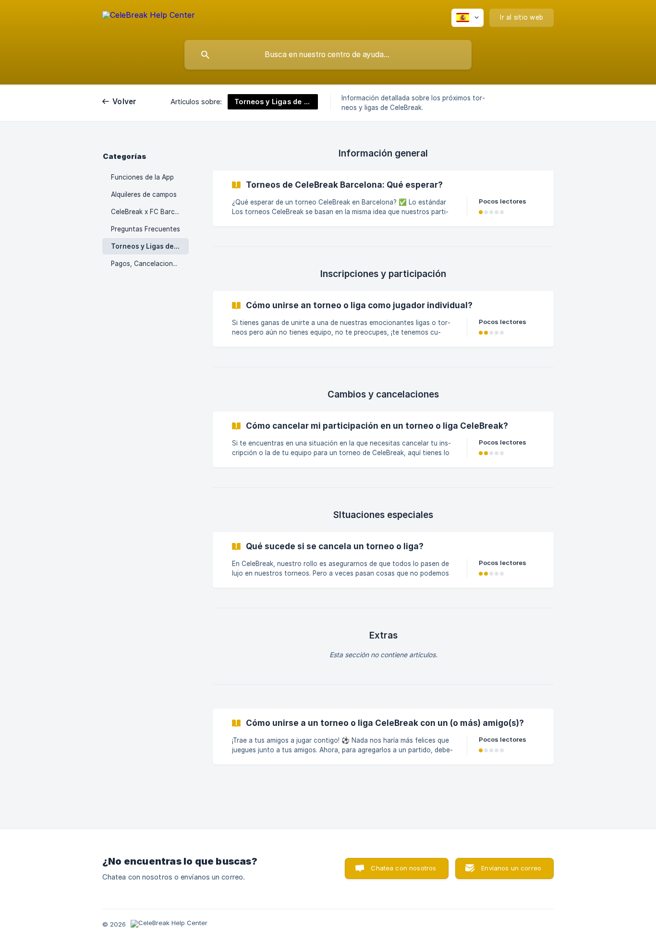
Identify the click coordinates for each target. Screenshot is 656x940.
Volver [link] (124, 101)
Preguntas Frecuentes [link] (145, 229)
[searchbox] (328, 55)
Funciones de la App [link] (142, 177)
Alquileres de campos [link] (144, 194)
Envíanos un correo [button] (511, 868)
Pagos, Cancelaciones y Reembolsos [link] (150, 263)
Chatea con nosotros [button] (403, 868)
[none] (148, 16)
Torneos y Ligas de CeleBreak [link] (150, 246)
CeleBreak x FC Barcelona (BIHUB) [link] (150, 212)
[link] (383, 198)
